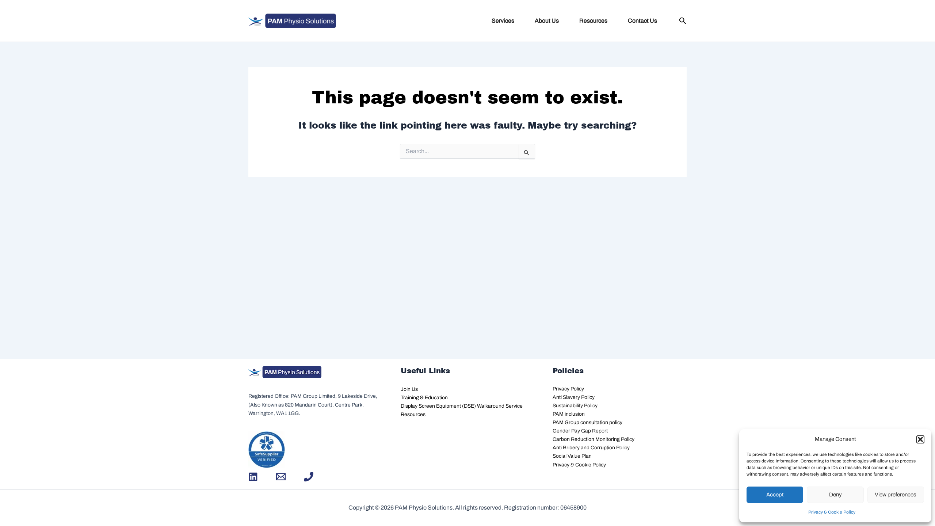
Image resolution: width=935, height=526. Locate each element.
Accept (774, 495)
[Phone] (308, 476)
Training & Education (424, 397)
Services (503, 21)
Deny (835, 495)
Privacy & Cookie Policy (831, 512)
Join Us (409, 389)
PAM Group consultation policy (587, 422)
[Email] (281, 476)
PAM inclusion (569, 414)
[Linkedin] (253, 476)
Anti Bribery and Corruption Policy (591, 447)
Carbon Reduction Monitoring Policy (593, 439)
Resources (593, 21)
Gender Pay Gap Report (580, 431)
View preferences (895, 495)
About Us (547, 21)
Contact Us (642, 21)
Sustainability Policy (575, 405)
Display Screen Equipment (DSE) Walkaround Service (462, 406)
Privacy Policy (568, 389)
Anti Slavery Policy (574, 397)
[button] (920, 439)
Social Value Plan (572, 456)
